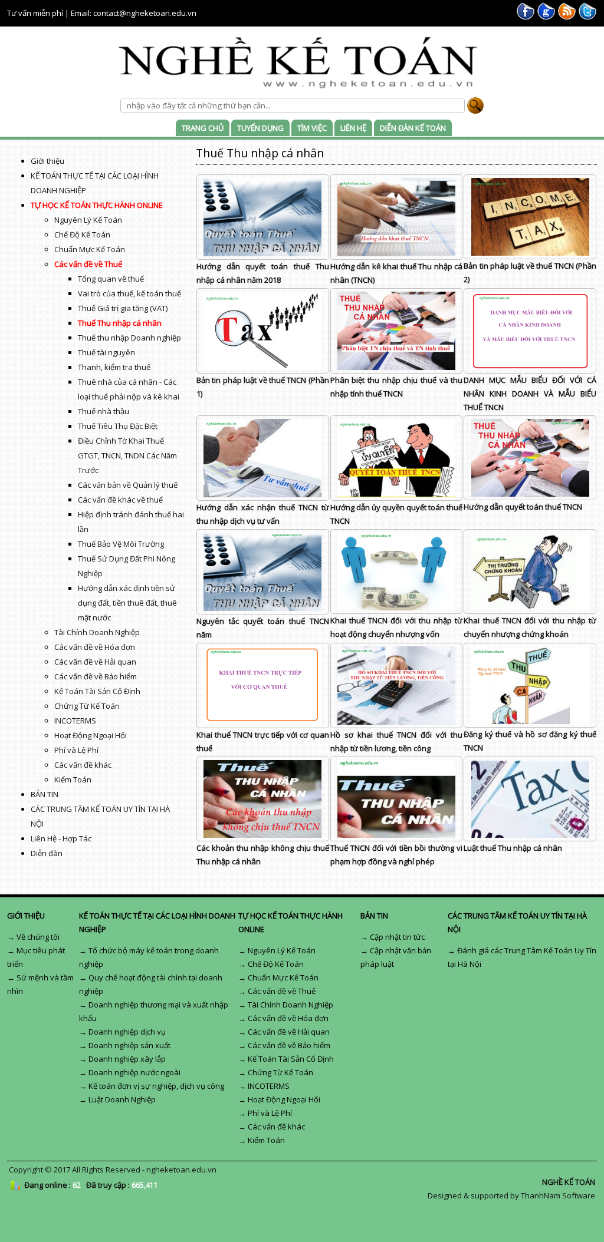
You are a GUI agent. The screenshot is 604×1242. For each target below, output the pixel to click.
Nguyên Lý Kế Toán (88, 219)
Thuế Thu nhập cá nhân (120, 323)
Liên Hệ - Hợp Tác (61, 838)
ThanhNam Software (558, 1195)
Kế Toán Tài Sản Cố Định (97, 691)
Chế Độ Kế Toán (82, 234)
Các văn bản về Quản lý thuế (128, 485)
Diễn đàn (47, 853)
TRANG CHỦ (203, 128)
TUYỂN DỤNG (260, 128)
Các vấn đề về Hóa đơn (94, 647)
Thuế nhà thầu (103, 411)
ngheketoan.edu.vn (181, 1169)
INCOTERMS (75, 720)
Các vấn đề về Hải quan (95, 661)
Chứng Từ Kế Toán (87, 706)
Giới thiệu (47, 161)
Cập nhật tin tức (397, 937)
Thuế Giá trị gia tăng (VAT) (123, 308)
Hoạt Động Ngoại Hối (90, 735)
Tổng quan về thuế (111, 278)
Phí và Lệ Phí (76, 750)
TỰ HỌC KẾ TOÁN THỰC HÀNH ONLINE (97, 205)
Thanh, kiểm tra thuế (114, 367)
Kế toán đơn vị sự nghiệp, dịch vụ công (156, 1086)
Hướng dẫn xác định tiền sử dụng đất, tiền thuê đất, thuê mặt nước (127, 603)
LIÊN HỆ (353, 128)
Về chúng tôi (38, 937)
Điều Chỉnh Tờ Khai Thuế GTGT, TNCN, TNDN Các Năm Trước (127, 455)
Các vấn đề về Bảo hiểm (95, 676)
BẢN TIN (44, 794)
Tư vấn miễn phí (35, 13)
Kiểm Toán (72, 779)
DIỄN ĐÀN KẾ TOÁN (413, 128)
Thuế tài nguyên (106, 352)
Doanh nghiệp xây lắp (127, 1058)
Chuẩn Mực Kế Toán (89, 249)
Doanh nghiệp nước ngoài (134, 1072)
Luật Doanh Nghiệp (122, 1099)
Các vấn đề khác (82, 764)
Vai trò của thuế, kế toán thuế (129, 293)
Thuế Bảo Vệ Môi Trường (121, 544)
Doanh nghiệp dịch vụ (127, 1031)
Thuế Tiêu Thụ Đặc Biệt (117, 426)
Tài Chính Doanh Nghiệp (97, 632)
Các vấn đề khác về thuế (120, 499)
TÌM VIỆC (312, 128)
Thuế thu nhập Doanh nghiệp (129, 337)
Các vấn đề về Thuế (88, 264)
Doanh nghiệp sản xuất (129, 1045)
